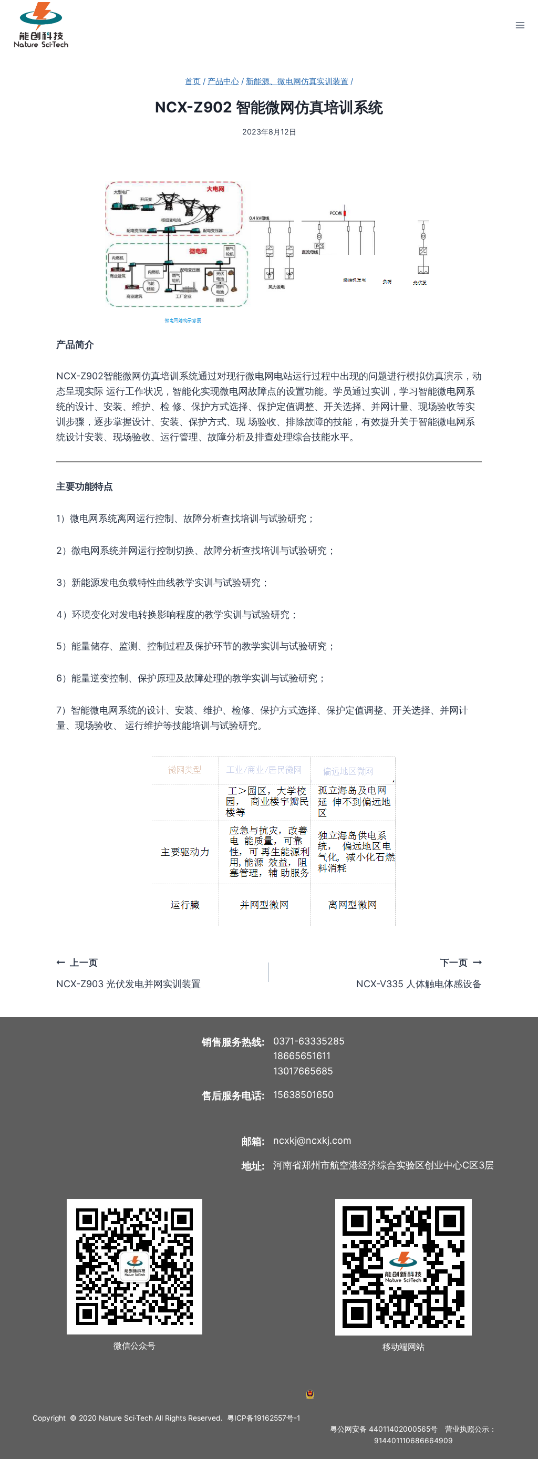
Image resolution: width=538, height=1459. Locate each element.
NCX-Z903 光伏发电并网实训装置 (128, 973)
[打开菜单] (520, 25)
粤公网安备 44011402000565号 (384, 1429)
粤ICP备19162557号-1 (263, 1418)
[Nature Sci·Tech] (41, 25)
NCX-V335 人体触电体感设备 (419, 973)
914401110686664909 (413, 1440)
